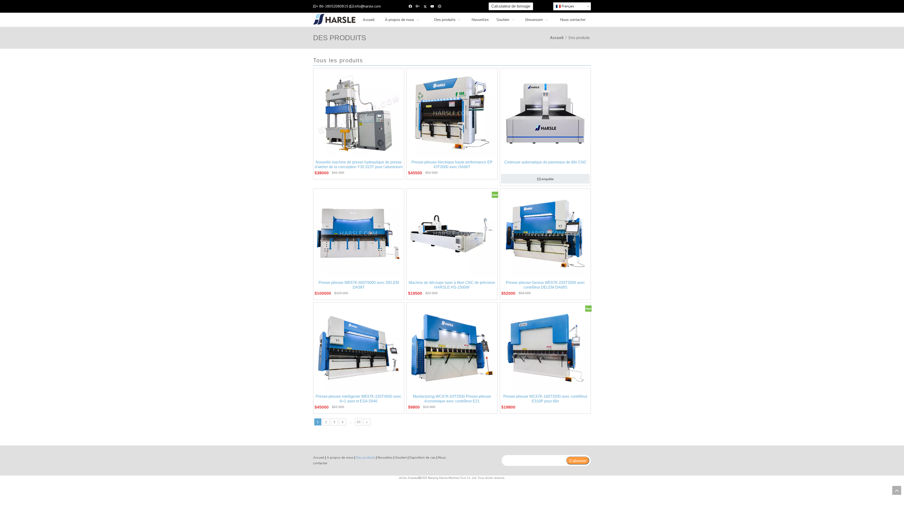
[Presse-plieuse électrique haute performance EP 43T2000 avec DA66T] (452, 113)
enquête (547, 179)
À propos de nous (340, 457)
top (896, 490)
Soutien (401, 457)
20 (358, 422)
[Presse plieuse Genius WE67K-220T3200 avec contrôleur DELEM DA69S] (545, 234)
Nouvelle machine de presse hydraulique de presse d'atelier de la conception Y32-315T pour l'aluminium (359, 164)
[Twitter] (425, 6)
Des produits (365, 457)
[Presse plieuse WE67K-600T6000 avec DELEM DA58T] (359, 234)
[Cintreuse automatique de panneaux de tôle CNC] (545, 113)
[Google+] (418, 6)
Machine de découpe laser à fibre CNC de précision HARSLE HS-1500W (452, 285)
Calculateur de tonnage (510, 6)
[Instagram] (440, 6)
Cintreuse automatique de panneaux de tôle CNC (545, 162)
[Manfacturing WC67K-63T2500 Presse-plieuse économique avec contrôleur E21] (452, 347)
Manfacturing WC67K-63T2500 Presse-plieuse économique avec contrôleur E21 (452, 398)
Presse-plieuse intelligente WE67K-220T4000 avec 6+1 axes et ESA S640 (358, 398)
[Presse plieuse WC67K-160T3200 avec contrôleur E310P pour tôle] (545, 347)
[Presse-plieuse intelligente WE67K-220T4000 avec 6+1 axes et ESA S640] (359, 347)
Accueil (318, 457)
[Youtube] (432, 6)
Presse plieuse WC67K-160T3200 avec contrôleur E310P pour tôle (545, 398)
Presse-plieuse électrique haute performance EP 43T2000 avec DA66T (452, 164)
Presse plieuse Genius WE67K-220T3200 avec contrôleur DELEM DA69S (545, 285)
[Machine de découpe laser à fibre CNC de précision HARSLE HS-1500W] (452, 234)
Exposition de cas (422, 457)
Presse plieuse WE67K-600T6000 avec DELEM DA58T (359, 285)
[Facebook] (410, 6)
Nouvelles (385, 457)
